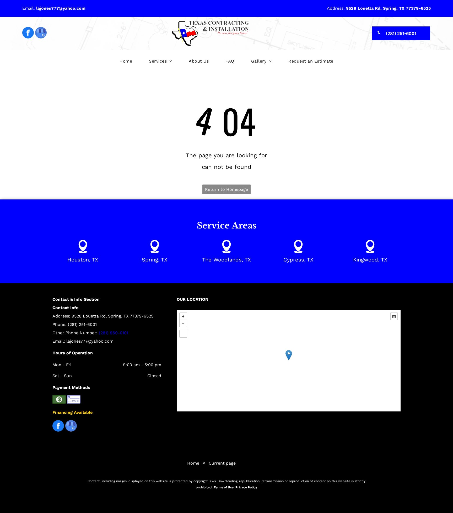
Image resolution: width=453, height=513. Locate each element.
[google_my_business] (41, 33)
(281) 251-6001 (82, 324)
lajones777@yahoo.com (90, 341)
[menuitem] (126, 61)
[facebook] (28, 33)
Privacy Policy (246, 487)
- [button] (183, 323)
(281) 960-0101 (113, 332)
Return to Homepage (226, 189)
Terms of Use (224, 487)
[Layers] (394, 316)
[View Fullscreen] (183, 333)
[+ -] (289, 360)
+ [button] (183, 316)
